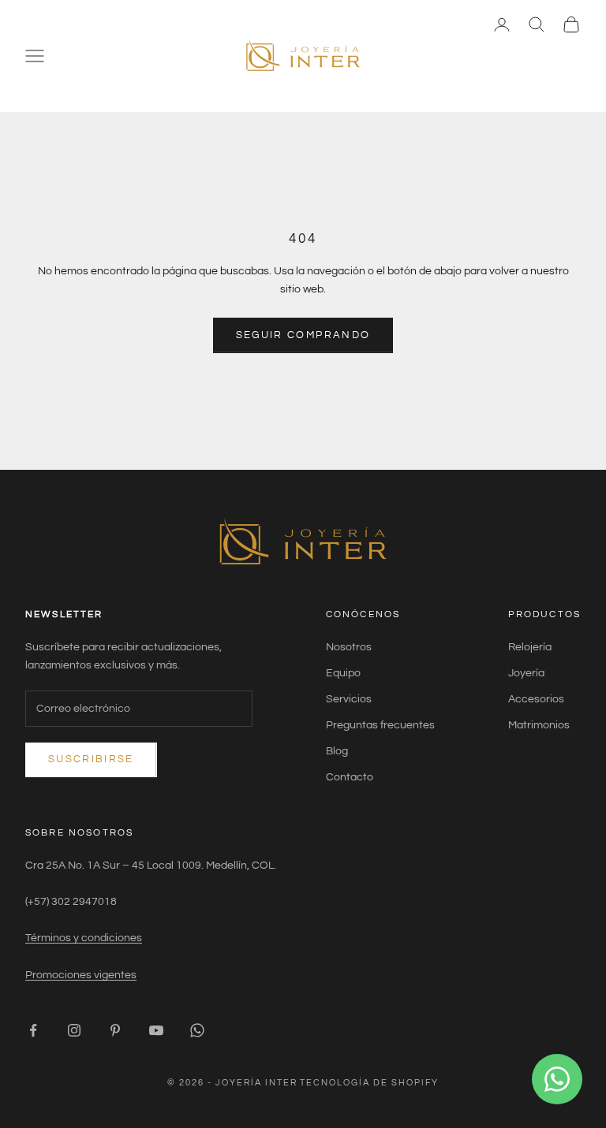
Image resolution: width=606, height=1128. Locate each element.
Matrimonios (539, 725)
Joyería (526, 673)
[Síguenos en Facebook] (33, 1030)
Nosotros (349, 647)
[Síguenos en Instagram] (74, 1030)
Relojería (530, 647)
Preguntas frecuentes (380, 725)
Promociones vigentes (81, 975)
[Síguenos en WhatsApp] (197, 1030)
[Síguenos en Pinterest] (115, 1030)
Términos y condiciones (83, 938)
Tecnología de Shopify (369, 1082)
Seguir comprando (303, 335)
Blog (337, 751)
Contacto (349, 777)
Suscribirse (91, 759)
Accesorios (536, 699)
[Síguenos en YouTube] (156, 1030)
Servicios (349, 699)
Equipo (343, 673)
